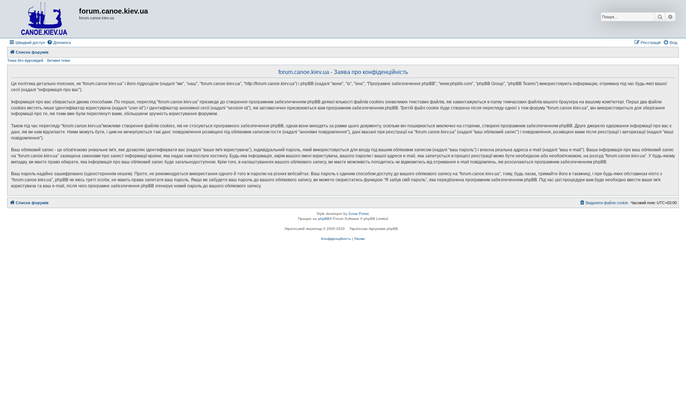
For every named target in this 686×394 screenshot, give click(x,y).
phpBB (323, 219)
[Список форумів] (44, 19)
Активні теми (58, 60)
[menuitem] (59, 42)
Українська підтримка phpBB (373, 229)
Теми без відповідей (25, 60)
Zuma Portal (358, 214)
